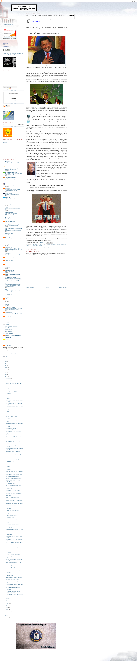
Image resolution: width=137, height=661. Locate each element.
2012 (6, 376)
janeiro (7, 613)
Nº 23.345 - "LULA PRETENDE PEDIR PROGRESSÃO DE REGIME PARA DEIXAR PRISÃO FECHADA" (13, 249)
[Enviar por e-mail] (46, 243)
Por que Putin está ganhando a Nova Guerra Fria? (13, 313)
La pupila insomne (8, 207)
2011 (6, 615)
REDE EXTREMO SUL (9, 303)
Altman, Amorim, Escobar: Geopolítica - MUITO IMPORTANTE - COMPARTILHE (13, 239)
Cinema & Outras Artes (9, 270)
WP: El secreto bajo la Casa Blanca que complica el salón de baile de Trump (13, 174)
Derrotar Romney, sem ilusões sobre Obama (14, 474)
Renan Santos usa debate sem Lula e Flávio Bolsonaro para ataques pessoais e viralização (12, 163)
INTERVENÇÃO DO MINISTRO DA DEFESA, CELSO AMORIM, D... (14, 504)
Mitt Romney (57, 244)
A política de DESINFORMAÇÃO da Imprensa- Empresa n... (13, 592)
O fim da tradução (9, 589)
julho (7, 601)
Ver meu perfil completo (9, 351)
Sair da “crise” (8, 495)
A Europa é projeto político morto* (12, 510)
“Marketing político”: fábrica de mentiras (14, 577)
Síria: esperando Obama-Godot (12, 483)
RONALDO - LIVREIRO (10, 221)
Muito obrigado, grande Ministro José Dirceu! (14, 529)
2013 (6, 374)
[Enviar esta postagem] (44, 242)
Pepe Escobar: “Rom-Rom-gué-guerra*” (13, 519)
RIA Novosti (7, 167)
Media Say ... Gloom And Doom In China (12, 194)
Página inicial (46, 287)
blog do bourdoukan (9, 265)
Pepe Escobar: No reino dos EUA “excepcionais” (12, 429)
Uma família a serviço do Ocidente (12, 579)
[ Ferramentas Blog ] (9, 212)
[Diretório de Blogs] (7, 136)
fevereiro (8, 611)
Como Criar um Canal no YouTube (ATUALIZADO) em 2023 (11, 214)
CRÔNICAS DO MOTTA (10, 299)
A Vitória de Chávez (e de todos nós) (13, 554)
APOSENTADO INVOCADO (10, 277)
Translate (12, 89)
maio (7, 605)
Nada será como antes (8, 300)
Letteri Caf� (7, 324)
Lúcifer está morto (8, 234)
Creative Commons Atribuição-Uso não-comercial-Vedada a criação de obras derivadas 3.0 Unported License (13, 53)
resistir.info (7, 339)
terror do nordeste (8, 331)
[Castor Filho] (4, 45)
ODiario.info (7, 217)
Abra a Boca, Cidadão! (9, 316)
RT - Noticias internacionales (11, 172)
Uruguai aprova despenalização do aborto (14, 478)
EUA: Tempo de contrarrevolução (12, 476)
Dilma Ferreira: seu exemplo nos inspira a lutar (13, 230)
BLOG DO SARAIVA (9, 260)
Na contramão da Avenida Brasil (12, 463)
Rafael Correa (34, 245)
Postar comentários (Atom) (35, 290)
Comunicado (7, 304)
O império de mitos (8, 295)
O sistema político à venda (9, 271)
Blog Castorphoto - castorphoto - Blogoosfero (11, 327)
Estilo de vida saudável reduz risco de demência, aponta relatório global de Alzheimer (13, 291)
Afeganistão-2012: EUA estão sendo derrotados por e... (13, 526)
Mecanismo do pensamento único (12, 434)
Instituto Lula (7, 197)
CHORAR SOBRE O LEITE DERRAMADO (14, 531)
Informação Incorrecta (9, 257)
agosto (7, 600)
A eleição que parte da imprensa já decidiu (12, 185)
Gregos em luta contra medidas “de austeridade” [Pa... (12, 460)
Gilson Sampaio (8, 253)
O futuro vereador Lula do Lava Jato (13, 565)
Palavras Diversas (8, 329)
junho (7, 603)
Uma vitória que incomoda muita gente (13, 485)
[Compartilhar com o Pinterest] (52, 243)
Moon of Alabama (8, 193)
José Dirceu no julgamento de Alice (12, 524)
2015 (6, 371)
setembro (8, 598)
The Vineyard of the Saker (10, 203)
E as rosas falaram (9, 395)
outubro (7, 381)
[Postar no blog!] (48, 243)
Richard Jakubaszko (9, 333)
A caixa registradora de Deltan (10, 244)
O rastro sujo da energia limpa (11, 515)
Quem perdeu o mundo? (10, 390)
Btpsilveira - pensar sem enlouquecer (12, 274)
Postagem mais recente (30, 287)
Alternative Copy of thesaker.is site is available (13, 204)
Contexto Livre (8, 243)
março (7, 609)
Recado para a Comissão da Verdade (13, 545)
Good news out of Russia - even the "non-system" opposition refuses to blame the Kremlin (13, 309)
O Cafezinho (7, 161)
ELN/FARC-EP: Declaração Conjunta (13, 587)
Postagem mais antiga (63, 287)
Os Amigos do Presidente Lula (11, 184)
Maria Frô (7, 321)
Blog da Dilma (8, 322)
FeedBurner (16, 100)
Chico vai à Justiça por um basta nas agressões (13, 261)
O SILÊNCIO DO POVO (10, 413)
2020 (6, 367)
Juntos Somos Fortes (9, 233)
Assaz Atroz (7, 188)
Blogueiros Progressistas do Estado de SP (13, 335)
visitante (5, 142)
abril (7, 607)
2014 (6, 372)
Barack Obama (36, 244)
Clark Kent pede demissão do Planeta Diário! (14, 423)
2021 (6, 365)
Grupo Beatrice (8, 237)
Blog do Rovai (8, 337)
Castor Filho (5, 43)
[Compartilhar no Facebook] (50, 243)
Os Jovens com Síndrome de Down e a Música (14, 415)
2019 (6, 369)
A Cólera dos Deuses (10, 517)
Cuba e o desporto (8, 218)
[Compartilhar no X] (49, 243)
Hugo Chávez (51, 244)
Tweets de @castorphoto (8, 24)
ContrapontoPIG (8, 247)
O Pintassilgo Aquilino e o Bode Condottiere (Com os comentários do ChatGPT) (12, 190)
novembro (8, 380)
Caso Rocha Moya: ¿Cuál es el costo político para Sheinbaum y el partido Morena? (13, 168)
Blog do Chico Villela (9, 294)
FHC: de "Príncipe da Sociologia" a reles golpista (13, 317)
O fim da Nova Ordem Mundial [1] (12, 458)
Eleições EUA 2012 (43, 244)
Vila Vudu (40, 245)
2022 (6, 363)
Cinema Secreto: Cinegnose (10, 177)
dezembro (8, 378)
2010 (6, 617)
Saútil (6, 289)
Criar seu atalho (6, 46)
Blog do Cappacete (8, 312)
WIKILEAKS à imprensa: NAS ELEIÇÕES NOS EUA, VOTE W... (14, 574)
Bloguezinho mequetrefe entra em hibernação (12, 254)
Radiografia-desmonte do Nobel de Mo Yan (14, 493)
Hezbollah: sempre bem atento (11, 440)
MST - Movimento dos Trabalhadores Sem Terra (13, 228)
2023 (6, 361)
